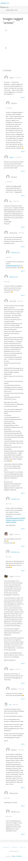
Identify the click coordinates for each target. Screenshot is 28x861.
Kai (10, 704)
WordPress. (19, 856)
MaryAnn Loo (5, 3)
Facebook (14, 847)
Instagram (6, 847)
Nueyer (11, 157)
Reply (23, 97)
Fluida (13, 856)
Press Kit (22, 847)
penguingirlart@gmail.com (13, 265)
